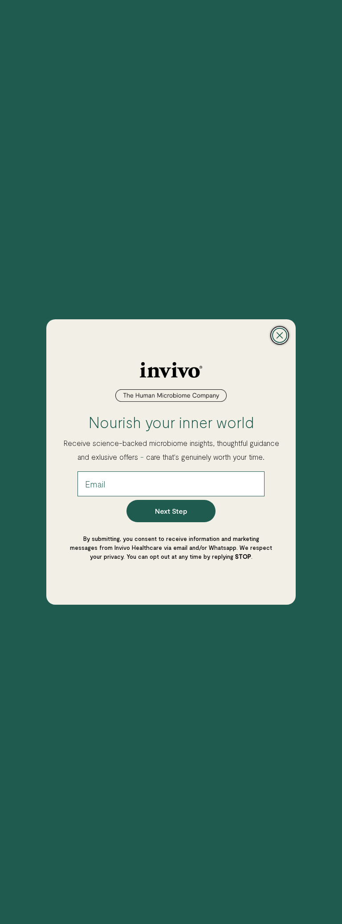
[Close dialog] (280, 335)
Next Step (171, 511)
